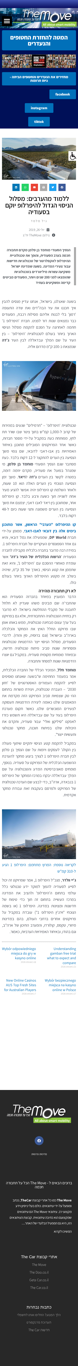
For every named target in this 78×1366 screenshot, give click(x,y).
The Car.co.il (39, 1287)
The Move (39, 1264)
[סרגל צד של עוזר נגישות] (73, 156)
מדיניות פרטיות (39, 1154)
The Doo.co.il (39, 1272)
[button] (7, 21)
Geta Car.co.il (39, 1280)
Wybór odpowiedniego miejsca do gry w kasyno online (19, 953)
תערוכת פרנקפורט (39, 1322)
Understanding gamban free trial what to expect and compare (61, 955)
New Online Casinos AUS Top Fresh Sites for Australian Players (20, 985)
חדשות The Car (39, 1330)
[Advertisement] (39, 1045)
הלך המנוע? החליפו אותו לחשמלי (39, 1315)
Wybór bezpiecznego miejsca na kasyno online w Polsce (60, 985)
